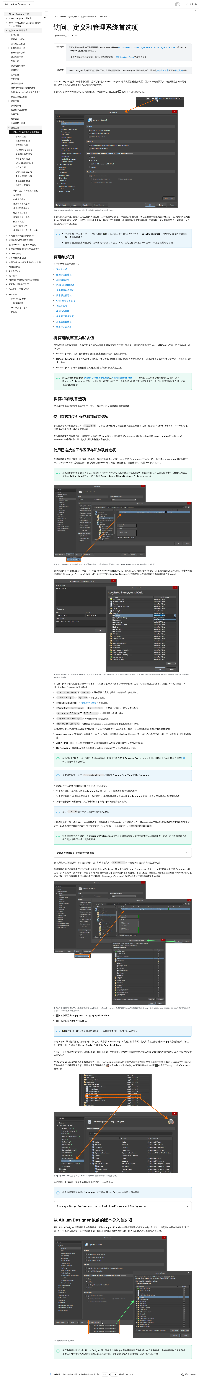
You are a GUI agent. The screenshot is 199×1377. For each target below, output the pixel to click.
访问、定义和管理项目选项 (25, 190)
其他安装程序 (162, 70)
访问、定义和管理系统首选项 (26, 132)
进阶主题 (15, 127)
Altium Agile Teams (143, 47)
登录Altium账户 (18, 39)
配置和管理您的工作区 (19, 284)
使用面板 (15, 114)
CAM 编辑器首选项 (65, 300)
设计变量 (15, 101)
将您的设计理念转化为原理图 (22, 236)
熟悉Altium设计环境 (88, 16)
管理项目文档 (17, 57)
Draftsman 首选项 (24, 172)
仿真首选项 (61, 305)
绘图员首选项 (62, 311)
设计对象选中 (17, 105)
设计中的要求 (17, 83)
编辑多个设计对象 (19, 110)
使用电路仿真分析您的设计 (21, 240)
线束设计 (13, 275)
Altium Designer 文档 (68, 16)
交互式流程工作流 (19, 96)
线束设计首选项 (63, 327)
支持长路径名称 (20, 226)
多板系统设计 (15, 271)
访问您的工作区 (18, 43)
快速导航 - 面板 (18, 123)
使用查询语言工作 (21, 204)
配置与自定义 (19, 221)
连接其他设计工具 (21, 217)
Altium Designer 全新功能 (20, 18)
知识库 (14, 312)
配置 (183, 758)
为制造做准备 (15, 266)
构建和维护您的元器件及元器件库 (24, 280)
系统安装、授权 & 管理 (19, 289)
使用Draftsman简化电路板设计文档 (25, 262)
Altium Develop (125, 47)
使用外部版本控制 (21, 208)
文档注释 (15, 79)
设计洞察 (17, 195)
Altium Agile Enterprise (164, 47)
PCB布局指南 (15, 253)
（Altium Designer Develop (96, 377)
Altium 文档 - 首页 (19, 307)
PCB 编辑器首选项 (65, 285)
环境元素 (15, 35)
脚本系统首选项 (63, 295)
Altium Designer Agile (122, 377)
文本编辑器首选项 (65, 290)
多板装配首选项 (63, 321)
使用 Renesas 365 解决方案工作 (26, 92)
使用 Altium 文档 (18, 299)
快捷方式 (15, 119)
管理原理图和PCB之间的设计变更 (24, 249)
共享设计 (15, 74)
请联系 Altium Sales (125, 57)
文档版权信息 (17, 303)
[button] (123, 852)
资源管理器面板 (88, 702)
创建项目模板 (19, 199)
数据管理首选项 (63, 274)
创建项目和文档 (18, 48)
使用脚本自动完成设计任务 (25, 230)
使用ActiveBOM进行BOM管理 (22, 244)
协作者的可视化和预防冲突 (23, 88)
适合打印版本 (190, 1374)
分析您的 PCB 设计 (17, 258)
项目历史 (15, 70)
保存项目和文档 (18, 66)
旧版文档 (179, 70)
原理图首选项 (62, 279)
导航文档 (15, 61)
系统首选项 (61, 269)
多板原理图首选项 (65, 316)
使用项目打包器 (20, 212)
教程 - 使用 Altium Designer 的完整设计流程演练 (25, 24)
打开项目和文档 (18, 52)
